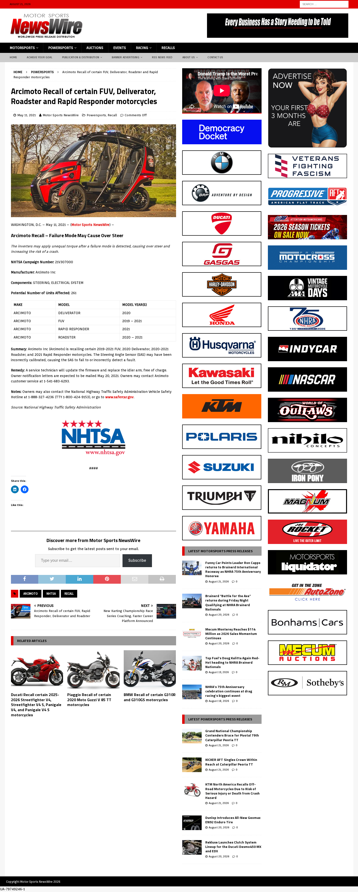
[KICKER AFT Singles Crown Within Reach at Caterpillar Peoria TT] (192, 764)
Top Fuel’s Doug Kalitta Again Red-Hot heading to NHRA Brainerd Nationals (232, 662)
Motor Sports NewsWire (61, 115)
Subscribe (137, 560)
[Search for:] (324, 4)
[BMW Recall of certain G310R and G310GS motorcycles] (150, 669)
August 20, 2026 (219, 614)
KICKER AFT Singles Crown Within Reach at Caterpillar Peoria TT (231, 761)
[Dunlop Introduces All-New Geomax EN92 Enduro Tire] (192, 822)
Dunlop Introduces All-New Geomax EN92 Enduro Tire (233, 819)
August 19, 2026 (219, 672)
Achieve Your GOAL (39, 57)
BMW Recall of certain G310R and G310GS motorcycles (150, 697)
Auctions (94, 48)
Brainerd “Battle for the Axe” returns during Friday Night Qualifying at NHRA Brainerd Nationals (228, 602)
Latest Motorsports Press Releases (220, 550)
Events (119, 48)
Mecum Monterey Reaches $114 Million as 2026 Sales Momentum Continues (231, 633)
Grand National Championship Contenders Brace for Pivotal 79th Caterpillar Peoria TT (232, 735)
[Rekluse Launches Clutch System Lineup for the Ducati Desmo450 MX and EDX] (192, 847)
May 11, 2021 (26, 115)
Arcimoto (30, 593)
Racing (142, 48)
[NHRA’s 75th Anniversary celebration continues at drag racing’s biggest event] (192, 692)
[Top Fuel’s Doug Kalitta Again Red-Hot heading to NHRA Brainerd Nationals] (192, 663)
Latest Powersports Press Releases (220, 719)
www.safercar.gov (119, 397)
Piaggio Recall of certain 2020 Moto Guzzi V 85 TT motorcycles (89, 700)
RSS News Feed (162, 57)
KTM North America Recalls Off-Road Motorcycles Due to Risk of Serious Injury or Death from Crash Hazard (232, 791)
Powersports (60, 48)
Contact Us (215, 57)
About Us (188, 57)
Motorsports (22, 48)
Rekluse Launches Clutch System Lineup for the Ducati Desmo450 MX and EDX (233, 846)
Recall (112, 115)
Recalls (168, 48)
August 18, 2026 (219, 701)
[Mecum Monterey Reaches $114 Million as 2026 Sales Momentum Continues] (192, 634)
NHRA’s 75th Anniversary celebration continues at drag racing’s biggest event (228, 691)
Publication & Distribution (80, 57)
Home (13, 57)
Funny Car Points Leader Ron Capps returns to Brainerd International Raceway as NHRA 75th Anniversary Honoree (233, 569)
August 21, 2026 (219, 581)
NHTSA (51, 593)
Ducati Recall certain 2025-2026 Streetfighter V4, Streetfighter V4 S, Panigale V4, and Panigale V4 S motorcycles (36, 705)
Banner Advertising (125, 57)
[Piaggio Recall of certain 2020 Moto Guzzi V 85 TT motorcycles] (93, 669)
